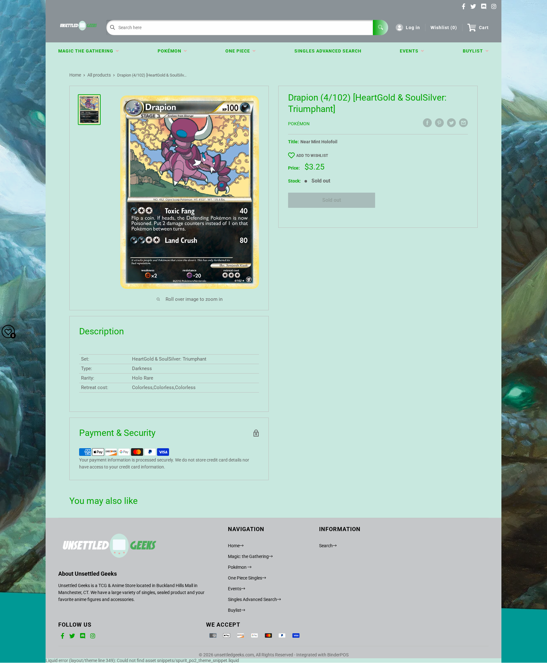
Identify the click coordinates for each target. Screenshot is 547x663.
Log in (413, 27)
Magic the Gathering (87, 50)
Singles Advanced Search (328, 50)
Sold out (331, 200)
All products (99, 74)
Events (410, 50)
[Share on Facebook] (427, 122)
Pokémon (171, 50)
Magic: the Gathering (248, 556)
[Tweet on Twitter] (451, 122)
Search (326, 545)
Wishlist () (444, 27)
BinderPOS (338, 654)
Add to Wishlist (312, 155)
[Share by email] (463, 122)
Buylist (474, 50)
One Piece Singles (245, 577)
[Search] (380, 27)
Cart (484, 27)
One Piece (239, 50)
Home (75, 74)
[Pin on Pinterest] (439, 122)
